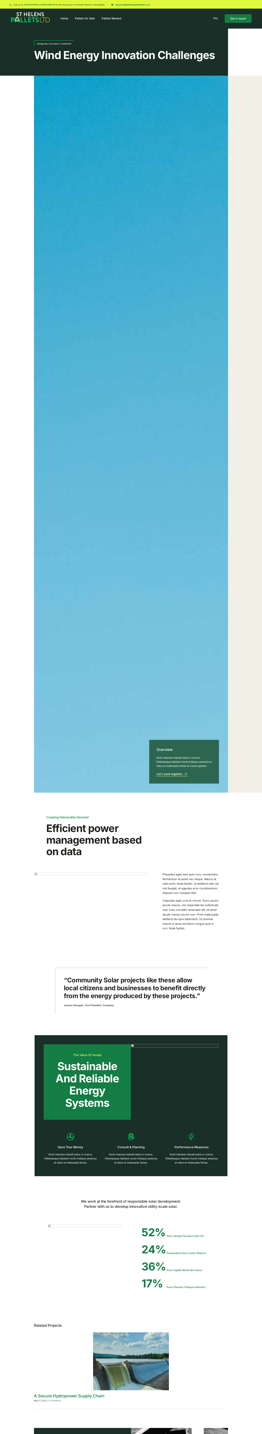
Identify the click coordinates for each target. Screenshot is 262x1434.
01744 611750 (30, 4)
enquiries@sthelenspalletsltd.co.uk (132, 4)
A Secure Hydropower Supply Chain (69, 1395)
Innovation (54, 43)
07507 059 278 (47, 4)
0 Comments (55, 1400)
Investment (65, 43)
